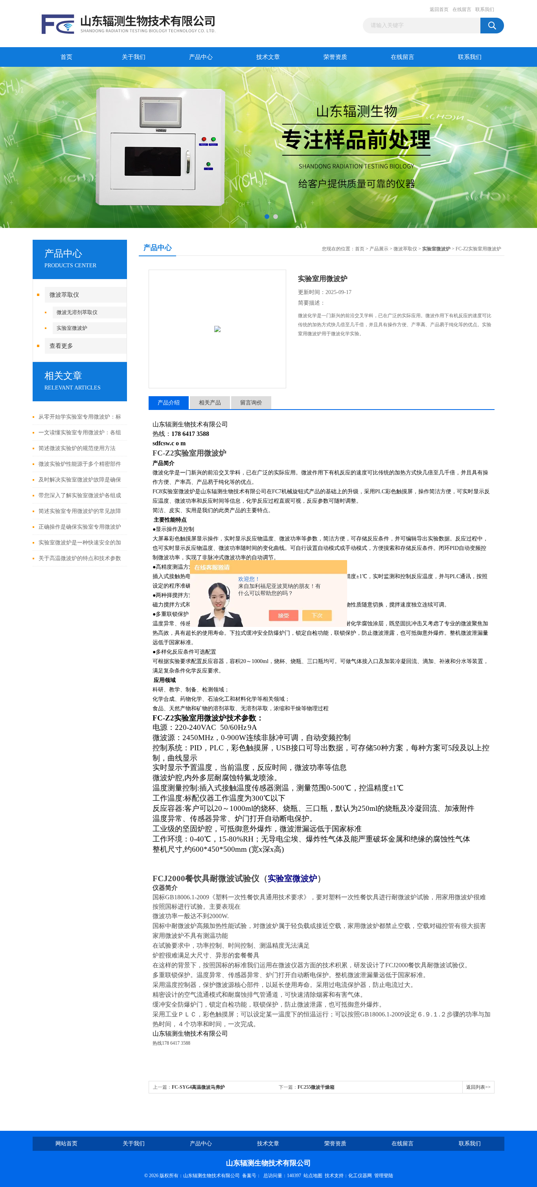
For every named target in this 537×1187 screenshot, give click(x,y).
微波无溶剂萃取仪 (77, 312)
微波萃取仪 (64, 295)
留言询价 (251, 403)
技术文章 (268, 57)
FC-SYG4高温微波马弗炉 (198, 1087)
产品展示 (379, 249)
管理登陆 (383, 1175)
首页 (66, 57)
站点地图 (312, 1175)
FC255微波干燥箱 (316, 1087)
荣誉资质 (335, 57)
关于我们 (133, 57)
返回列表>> (478, 1087)
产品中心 (201, 57)
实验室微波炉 (72, 328)
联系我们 (484, 9)
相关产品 (210, 403)
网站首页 (66, 1144)
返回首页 (439, 9)
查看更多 (61, 346)
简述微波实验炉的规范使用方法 (77, 448)
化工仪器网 (360, 1175)
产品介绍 (169, 403)
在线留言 (461, 9)
